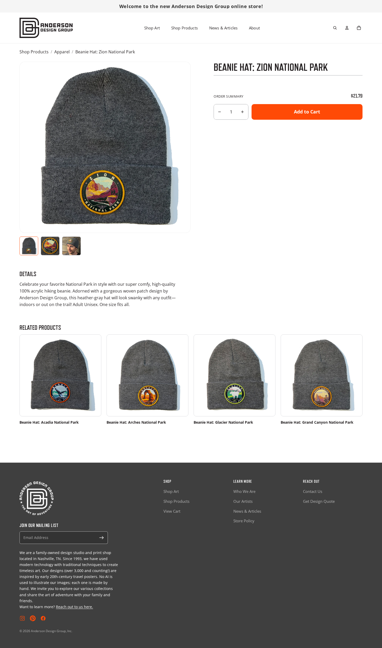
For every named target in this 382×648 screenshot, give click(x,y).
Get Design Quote (319, 501)
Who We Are (244, 491)
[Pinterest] (33, 618)
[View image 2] (50, 246)
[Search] (335, 27)
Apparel (62, 52)
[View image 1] (28, 246)
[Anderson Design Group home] (46, 28)
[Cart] (359, 27)
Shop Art (152, 27)
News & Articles (223, 27)
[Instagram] (22, 618)
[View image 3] (71, 246)
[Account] (347, 27)
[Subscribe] (102, 538)
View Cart (171, 511)
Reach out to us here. (74, 606)
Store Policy (243, 520)
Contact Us (312, 491)
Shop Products (184, 27)
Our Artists (243, 501)
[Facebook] (43, 618)
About (254, 27)
